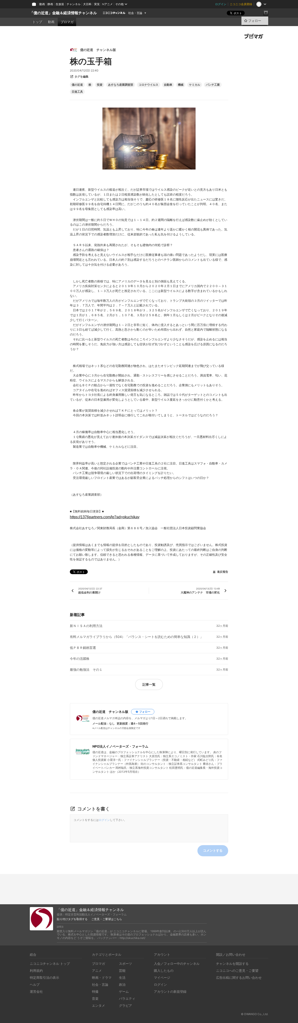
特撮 (95, 991)
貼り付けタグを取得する (72, 919)
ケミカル (194, 84)
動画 (42, 4)
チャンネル (74, 4)
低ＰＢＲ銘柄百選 (83, 647)
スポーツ (125, 963)
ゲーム (124, 991)
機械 (180, 84)
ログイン (220, 4)
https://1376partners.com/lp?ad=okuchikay (104, 517)
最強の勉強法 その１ (86, 669)
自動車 (168, 84)
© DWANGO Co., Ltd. (254, 1014)
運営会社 (36, 991)
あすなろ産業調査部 (120, 84)
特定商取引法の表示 (44, 977)
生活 (122, 977)
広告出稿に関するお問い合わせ (239, 977)
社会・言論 (135, 13)
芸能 (122, 970)
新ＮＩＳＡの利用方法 (86, 625)
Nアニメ (107, 4)
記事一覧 (149, 684)
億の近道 (77, 84)
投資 (99, 84)
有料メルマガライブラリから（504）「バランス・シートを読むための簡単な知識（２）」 (136, 636)
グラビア (125, 1005)
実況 (97, 4)
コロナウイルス (148, 84)
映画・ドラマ (102, 977)
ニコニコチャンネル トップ (50, 963)
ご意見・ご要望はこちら (106, 919)
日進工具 (77, 91)
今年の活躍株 (79, 658)
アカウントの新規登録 (170, 991)
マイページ (162, 977)
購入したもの (163, 970)
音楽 (95, 998)
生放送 (60, 4)
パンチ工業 (213, 84)
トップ (37, 22)
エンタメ (98, 1005)
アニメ (97, 970)
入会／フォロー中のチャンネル (177, 963)
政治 (122, 984)
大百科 (87, 4)
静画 (50, 4)
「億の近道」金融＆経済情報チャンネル (63, 13)
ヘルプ (35, 984)
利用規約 (36, 970)
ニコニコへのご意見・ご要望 (237, 970)
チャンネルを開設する (232, 963)
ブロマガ (67, 22)
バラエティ (127, 998)
